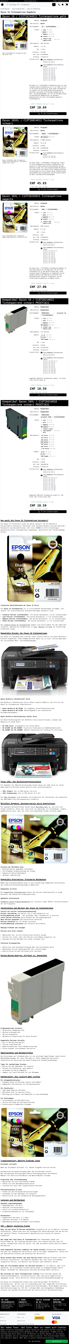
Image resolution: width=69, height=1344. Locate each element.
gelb (44, 32)
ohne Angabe (44, 339)
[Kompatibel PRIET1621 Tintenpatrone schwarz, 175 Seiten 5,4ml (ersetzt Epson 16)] (15, 320)
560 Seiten (44, 442)
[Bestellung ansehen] (67, 4)
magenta (45, 34)
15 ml (42, 454)
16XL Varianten (10, 797)
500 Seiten (44, 440)
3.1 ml (43, 335)
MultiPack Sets (42, 807)
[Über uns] (62, 4)
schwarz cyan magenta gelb (47, 39)
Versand (3, 1324)
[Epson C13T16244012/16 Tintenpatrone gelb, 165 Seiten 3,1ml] (15, 35)
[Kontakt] (59, 4)
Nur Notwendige (34, 1341)
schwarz (45, 36)
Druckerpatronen (5, 8)
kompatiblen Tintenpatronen (15, 892)
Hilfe (2, 1317)
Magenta (41, 627)
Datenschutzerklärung (25, 1324)
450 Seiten (44, 437)
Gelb (50, 627)
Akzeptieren (56, 1341)
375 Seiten (44, 435)
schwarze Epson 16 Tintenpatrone (17, 625)
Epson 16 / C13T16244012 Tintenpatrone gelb (34, 16)
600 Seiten (44, 446)
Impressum (21, 1321)
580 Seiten (44, 444)
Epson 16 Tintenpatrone (33, 8)
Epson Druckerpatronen (18, 8)
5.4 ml (43, 337)
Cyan (35, 627)
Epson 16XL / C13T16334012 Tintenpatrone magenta (31, 198)
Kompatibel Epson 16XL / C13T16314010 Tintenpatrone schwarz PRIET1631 (29, 403)
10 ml (42, 451)
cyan (44, 30)
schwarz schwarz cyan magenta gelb (48, 430)
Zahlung (3, 1321)
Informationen (61, 1338)
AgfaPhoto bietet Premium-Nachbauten (15, 902)
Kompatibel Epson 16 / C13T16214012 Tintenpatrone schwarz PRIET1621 (28, 301)
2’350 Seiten (45, 448)
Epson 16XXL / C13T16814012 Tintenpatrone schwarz (32, 122)
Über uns (20, 1317)
